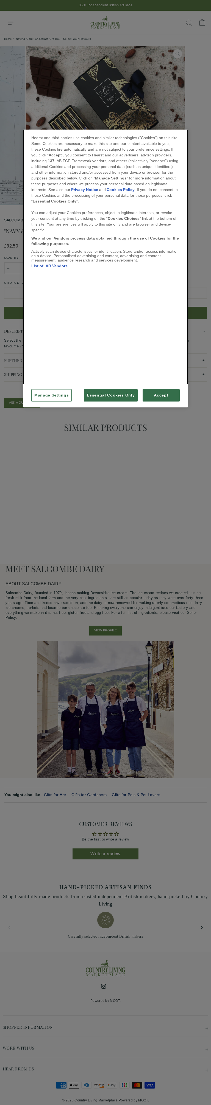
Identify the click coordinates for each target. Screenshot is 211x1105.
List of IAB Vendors (49, 266)
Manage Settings (51, 395)
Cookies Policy (121, 189)
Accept (161, 395)
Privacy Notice (84, 189)
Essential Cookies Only (111, 395)
